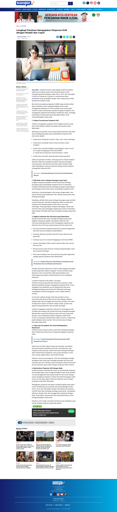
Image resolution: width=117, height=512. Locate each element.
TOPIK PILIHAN (97, 9)
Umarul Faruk (20, 36)
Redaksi (67, 505)
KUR (49, 108)
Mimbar (89, 9)
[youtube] (95, 4)
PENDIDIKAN (42, 9)
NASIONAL (18, 9)
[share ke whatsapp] (64, 37)
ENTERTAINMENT (81, 9)
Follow (71, 411)
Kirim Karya (58, 505)
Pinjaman (51, 422)
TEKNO (73, 9)
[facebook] (84, 4)
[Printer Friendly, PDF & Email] (37, 406)
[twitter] (88, 4)
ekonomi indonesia (28, 422)
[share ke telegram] (67, 37)
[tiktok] (99, 4)
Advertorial (51, 9)
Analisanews (55, 500)
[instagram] (91, 4)
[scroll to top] (112, 509)
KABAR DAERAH (26, 9)
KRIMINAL (66, 9)
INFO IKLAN (49, 505)
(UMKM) (34, 96)
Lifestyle (23, 26)
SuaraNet (35, 90)
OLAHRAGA (59, 9)
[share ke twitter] (61, 37)
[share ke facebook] (58, 37)
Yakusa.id (62, 500)
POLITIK (35, 9)
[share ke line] (71, 37)
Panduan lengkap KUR (41, 422)
